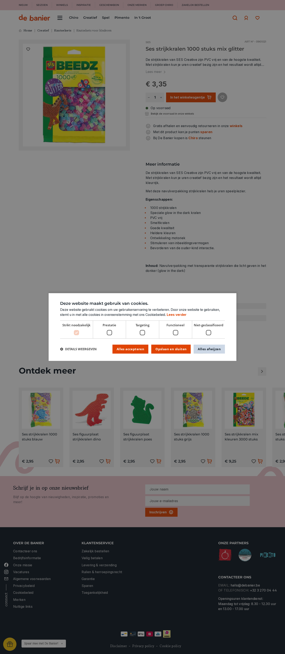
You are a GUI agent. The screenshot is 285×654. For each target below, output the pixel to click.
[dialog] (142, 327)
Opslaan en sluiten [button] (171, 349)
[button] (78, 349)
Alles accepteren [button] (130, 349)
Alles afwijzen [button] (209, 349)
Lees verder (177, 315)
